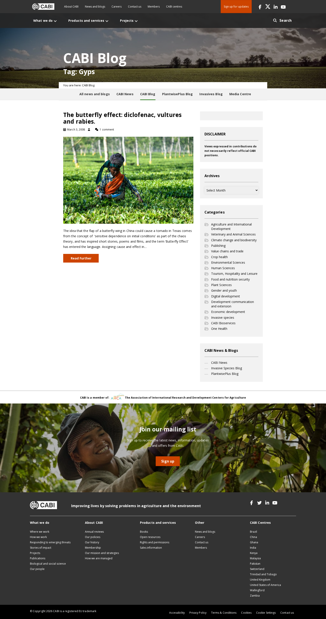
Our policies (92, 537)
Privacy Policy (197, 613)
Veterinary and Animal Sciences (233, 234)
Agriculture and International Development (231, 226)
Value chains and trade (227, 251)
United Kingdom (260, 579)
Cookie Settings (266, 613)
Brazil (253, 532)
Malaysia (255, 558)
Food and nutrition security (230, 279)
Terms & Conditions (223, 613)
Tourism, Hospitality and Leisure (234, 273)
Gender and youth (224, 290)
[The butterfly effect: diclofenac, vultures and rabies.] (128, 180)
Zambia (255, 595)
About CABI (71, 6)
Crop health (219, 257)
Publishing (218, 245)
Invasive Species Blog (226, 368)
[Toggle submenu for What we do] (55, 21)
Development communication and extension (232, 304)
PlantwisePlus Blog (224, 374)
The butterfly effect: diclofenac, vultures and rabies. (122, 118)
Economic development (228, 312)
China (253, 537)
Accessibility (177, 613)
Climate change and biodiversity (234, 240)
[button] (260, 6)
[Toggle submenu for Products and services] (107, 21)
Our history (92, 542)
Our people (37, 569)
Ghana (254, 542)
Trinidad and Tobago (263, 574)
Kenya (253, 553)
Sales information (151, 548)
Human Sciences (223, 268)
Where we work (39, 532)
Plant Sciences (221, 285)
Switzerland (257, 569)
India (253, 548)
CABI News (219, 362)
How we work (38, 537)
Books (144, 532)
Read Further (81, 258)
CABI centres (174, 6)
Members (154, 6)
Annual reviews (94, 532)
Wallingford (257, 590)
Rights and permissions (154, 542)
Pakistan (255, 564)
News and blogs (95, 6)
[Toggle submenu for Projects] (136, 21)
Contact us (134, 6)
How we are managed (98, 558)
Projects (35, 553)
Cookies (246, 613)
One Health (219, 328)
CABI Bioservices (223, 323)
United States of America (265, 585)
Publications (37, 558)
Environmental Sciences (228, 262)
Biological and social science (48, 564)
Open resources (150, 537)
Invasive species (222, 317)
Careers (117, 6)
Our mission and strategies (102, 553)
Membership (93, 548)
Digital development (225, 296)
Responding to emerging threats (50, 542)
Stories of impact (40, 548)
